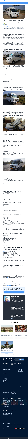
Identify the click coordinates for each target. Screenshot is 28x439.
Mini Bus (8, 277)
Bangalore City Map (13, 415)
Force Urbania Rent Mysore (6, 392)
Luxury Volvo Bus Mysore (13, 393)
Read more (12, 318)
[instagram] (8, 426)
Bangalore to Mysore (6, 251)
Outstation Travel (20, 369)
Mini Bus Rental (9, 285)
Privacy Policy (4, 380)
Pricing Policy (4, 381)
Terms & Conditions (5, 379)
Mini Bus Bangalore (5, 368)
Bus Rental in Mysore (5, 391)
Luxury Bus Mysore (13, 391)
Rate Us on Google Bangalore (21, 412)
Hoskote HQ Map (12, 414)
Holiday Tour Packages (20, 371)
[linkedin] (7, 426)
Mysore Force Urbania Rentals (6, 400)
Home (4, 31)
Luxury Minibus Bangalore (13, 368)
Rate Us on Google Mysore (20, 415)
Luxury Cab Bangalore (13, 365)
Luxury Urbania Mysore (13, 392)
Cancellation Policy (5, 378)
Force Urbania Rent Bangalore (6, 369)
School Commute (20, 368)
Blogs (7, 31)
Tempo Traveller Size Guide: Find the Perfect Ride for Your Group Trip (18, 31)
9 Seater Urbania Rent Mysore (6, 401)
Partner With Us (5, 382)
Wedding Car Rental (20, 370)
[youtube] (3, 426)
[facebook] (6, 426)
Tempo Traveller (6, 65)
